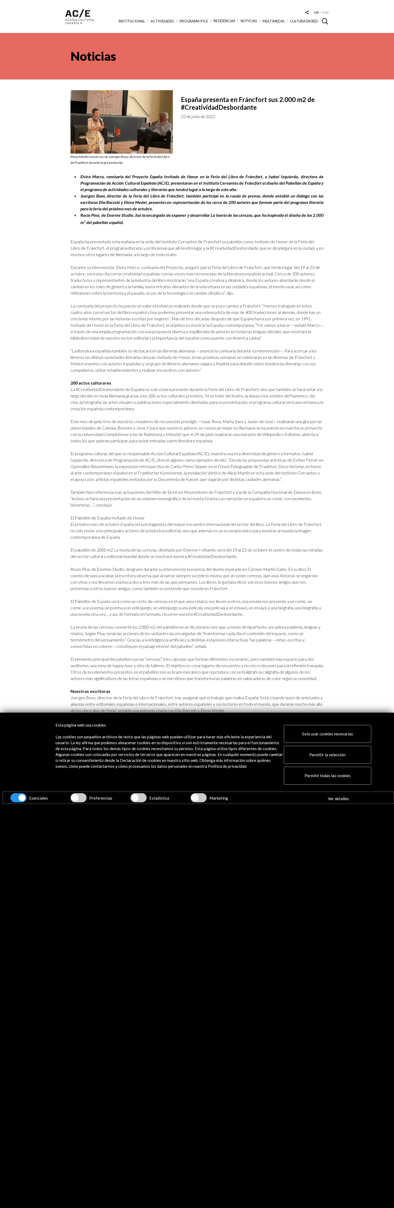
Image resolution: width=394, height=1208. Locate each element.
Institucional (131, 21)
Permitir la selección (327, 754)
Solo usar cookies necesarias (327, 733)
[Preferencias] (78, 797)
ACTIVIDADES (162, 21)
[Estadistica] (139, 797)
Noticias (249, 21)
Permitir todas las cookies (327, 775)
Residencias (224, 21)
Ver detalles (338, 798)
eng (325, 12)
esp (316, 12)
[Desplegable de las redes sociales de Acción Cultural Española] (307, 12)
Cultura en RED (304, 21)
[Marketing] (199, 797)
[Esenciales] (18, 797)
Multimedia (273, 21)
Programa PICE (194, 21)
